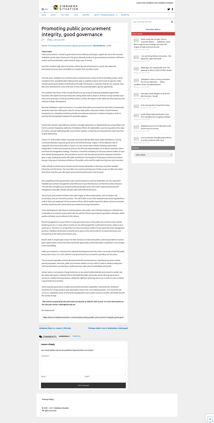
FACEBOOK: (77, 336)
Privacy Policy (48, 399)
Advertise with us (153, 29)
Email (87, 376)
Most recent (137, 34)
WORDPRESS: (64, 336)
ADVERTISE (125, 15)
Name (44, 376)
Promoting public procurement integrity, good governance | (74, 46)
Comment (45, 356)
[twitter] (168, 9)
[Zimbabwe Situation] (66, 9)
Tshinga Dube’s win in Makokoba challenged (108, 328)
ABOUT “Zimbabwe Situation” (104, 15)
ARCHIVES (85, 15)
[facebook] (172, 9)
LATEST (53, 15)
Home (44, 15)
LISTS (76, 15)
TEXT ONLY (65, 15)
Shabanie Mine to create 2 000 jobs (55, 328)
